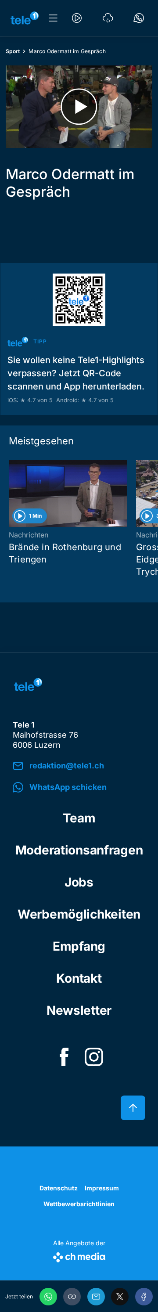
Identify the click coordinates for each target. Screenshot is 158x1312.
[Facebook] (144, 1296)
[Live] (77, 18)
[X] (120, 1296)
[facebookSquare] (64, 1057)
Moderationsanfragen (79, 850)
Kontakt (78, 978)
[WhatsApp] (48, 1296)
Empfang (79, 946)
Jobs (79, 882)
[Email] (96, 1296)
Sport (13, 51)
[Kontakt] (138, 18)
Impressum (102, 1188)
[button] (72, 1296)
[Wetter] (108, 18)
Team (79, 818)
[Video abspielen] (79, 106)
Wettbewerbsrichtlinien (79, 1203)
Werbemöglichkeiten (79, 914)
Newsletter (79, 1010)
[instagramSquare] (94, 1057)
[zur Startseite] (25, 18)
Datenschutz (59, 1188)
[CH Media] (79, 1255)
